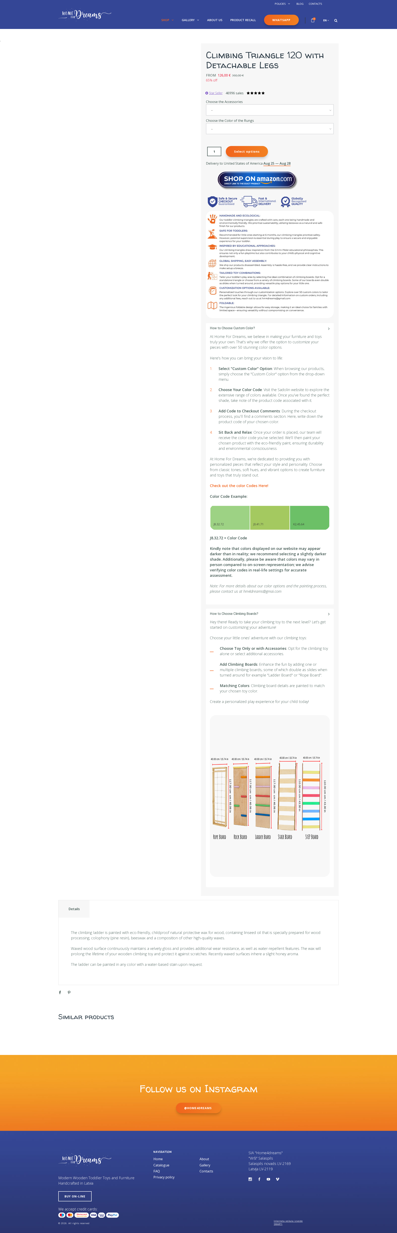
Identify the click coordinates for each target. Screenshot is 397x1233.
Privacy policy (164, 1177)
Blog (300, 4)
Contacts (315, 4)
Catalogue (161, 1165)
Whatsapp (281, 20)
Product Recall (243, 20)
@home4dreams (198, 1108)
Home (158, 1159)
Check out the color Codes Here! (239, 485)
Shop (165, 20)
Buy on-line (75, 1196)
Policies (280, 4)
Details (74, 909)
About (204, 1159)
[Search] (336, 20)
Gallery (188, 20)
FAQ (156, 1171)
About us (214, 20)
